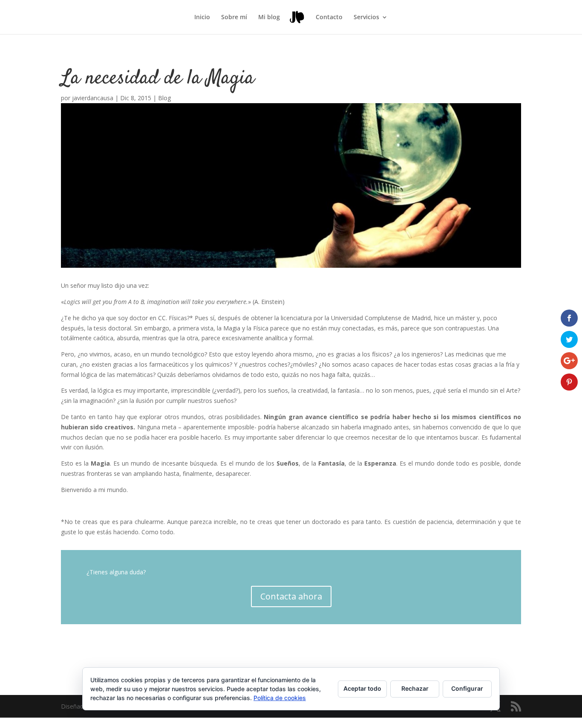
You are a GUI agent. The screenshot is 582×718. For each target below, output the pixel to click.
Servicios (366, 17)
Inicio (202, 17)
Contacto (329, 17)
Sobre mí (234, 17)
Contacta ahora (291, 596)
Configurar (467, 688)
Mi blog (269, 17)
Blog (164, 98)
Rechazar (415, 688)
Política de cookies (280, 697)
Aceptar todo (362, 688)
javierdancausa (92, 98)
